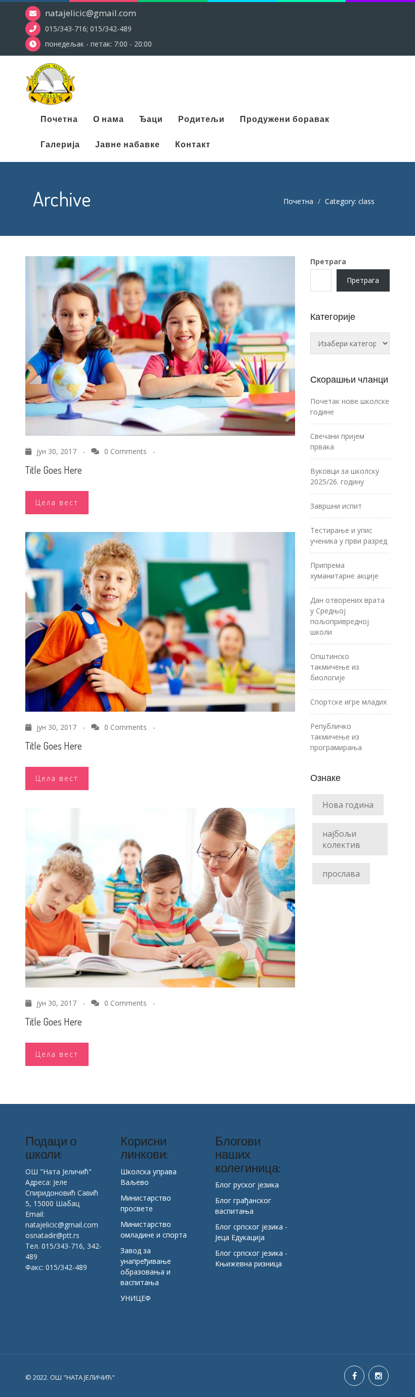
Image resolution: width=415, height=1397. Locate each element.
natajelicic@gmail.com (90, 13)
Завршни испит (336, 506)
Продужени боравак (284, 119)
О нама (108, 119)
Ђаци (151, 119)
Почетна (59, 119)
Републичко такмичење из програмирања (336, 736)
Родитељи (201, 119)
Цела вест (56, 502)
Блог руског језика (247, 1184)
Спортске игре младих (348, 702)
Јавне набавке (127, 144)
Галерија (60, 144)
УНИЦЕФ (135, 1298)
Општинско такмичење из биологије (334, 666)
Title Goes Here (53, 469)
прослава (341, 873)
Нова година (348, 804)
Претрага (328, 261)
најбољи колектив (341, 839)
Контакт (193, 144)
